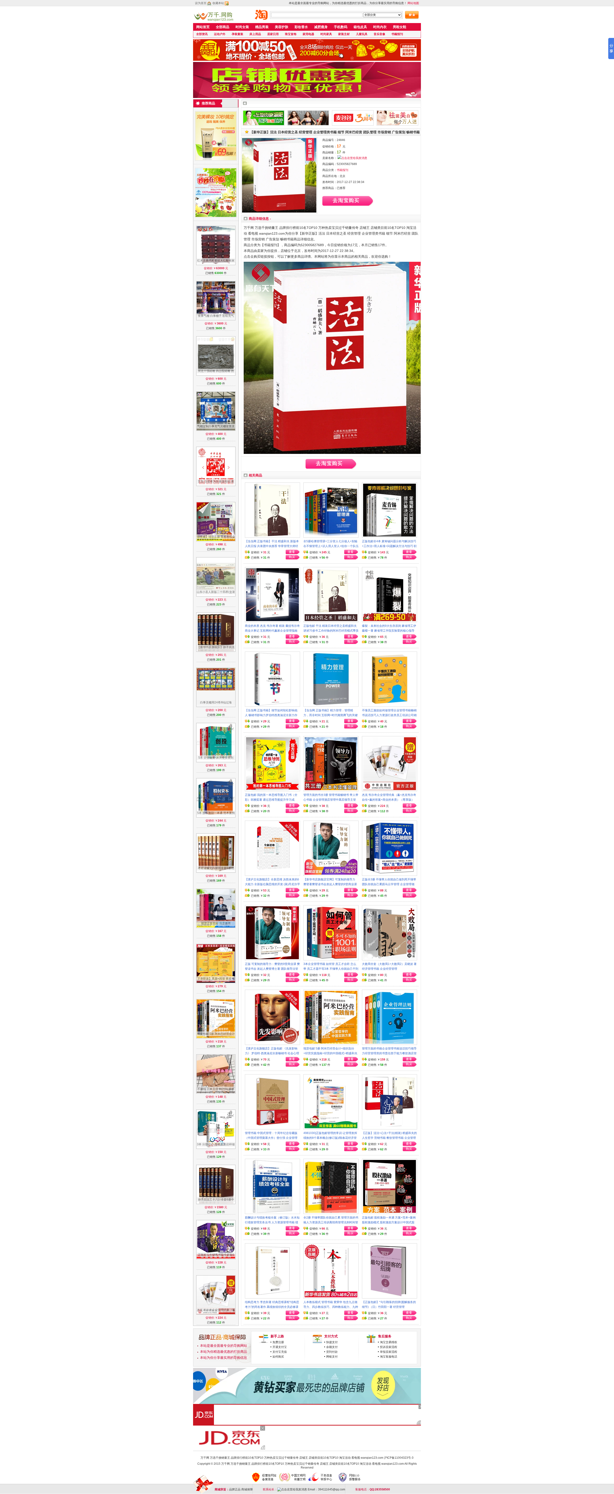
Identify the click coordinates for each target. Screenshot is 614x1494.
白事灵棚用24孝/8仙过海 (216, 702)
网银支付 (332, 1356)
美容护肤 (281, 27)
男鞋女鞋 (399, 27)
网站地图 (413, 3)
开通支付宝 (279, 1347)
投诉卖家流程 (388, 1347)
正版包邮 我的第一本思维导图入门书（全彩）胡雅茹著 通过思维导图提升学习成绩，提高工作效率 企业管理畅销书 (271, 799)
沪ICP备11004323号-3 (398, 1457)
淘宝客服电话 (388, 1356)
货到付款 (332, 1352)
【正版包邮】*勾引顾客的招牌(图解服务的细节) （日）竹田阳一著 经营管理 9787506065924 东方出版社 (389, 1306)
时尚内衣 (380, 27)
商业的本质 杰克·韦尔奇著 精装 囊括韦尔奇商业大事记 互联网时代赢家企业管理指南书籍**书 (272, 630)
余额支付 (332, 1347)
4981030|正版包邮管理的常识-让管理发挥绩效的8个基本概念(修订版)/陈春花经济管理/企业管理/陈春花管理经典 (330, 1137)
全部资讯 (202, 34)
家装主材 (344, 34)
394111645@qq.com (331, 1489)
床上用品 (255, 34)
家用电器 (308, 34)
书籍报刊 (397, 34)
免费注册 (278, 1342)
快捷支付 (332, 1342)
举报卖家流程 (388, 1352)
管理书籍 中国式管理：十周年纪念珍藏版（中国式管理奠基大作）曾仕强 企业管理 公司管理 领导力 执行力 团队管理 (271, 1137)
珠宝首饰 (290, 34)
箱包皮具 (360, 27)
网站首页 (203, 27)
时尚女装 (242, 27)
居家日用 (273, 34)
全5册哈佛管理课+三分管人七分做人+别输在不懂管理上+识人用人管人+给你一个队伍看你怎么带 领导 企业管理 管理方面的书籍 (331, 546)
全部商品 (222, 27)
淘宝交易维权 (388, 1342)
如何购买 (278, 1356)
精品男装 (262, 27)
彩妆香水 (301, 27)
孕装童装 (237, 34)
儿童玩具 (361, 34)
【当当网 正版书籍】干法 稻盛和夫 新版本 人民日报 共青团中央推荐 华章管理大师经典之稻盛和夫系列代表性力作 (272, 546)
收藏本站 (218, 3)
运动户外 (219, 34)
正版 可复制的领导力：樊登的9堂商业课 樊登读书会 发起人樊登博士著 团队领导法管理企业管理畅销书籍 (272, 968)
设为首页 (201, 3)
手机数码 (340, 27)
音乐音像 (379, 34)
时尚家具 (326, 34)
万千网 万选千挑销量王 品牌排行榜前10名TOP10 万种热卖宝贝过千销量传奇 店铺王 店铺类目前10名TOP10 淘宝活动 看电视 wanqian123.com (292, 1457)
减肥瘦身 (321, 27)
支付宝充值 (279, 1352)
